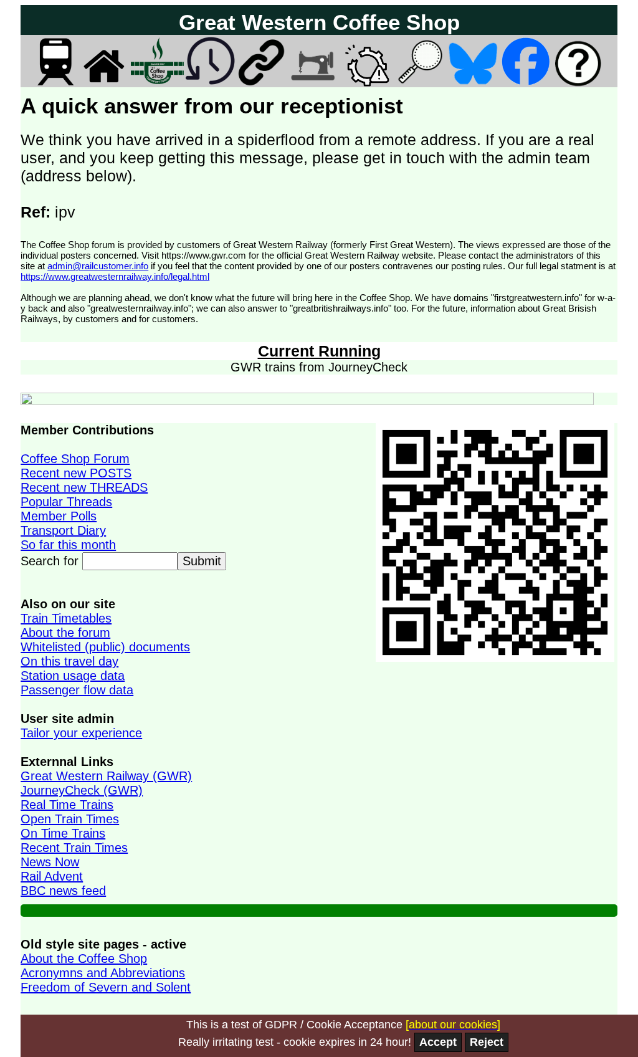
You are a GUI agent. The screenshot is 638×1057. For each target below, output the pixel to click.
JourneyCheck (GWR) (82, 790)
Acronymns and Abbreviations (103, 973)
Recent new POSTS (76, 473)
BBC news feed (63, 890)
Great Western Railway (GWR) (106, 776)
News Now (50, 862)
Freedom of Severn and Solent (106, 987)
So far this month (68, 545)
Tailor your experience (81, 733)
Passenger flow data (77, 690)
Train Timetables (66, 618)
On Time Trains (63, 833)
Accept (438, 1042)
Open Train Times (70, 819)
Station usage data (73, 675)
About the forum (65, 632)
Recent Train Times (74, 847)
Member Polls (59, 516)
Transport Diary (63, 530)
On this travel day (69, 661)
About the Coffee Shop (84, 958)
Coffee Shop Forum (75, 459)
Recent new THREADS (84, 487)
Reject (486, 1042)
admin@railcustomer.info (97, 266)
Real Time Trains (67, 804)
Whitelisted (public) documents (105, 647)
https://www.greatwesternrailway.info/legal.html (115, 276)
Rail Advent (52, 876)
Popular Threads (66, 502)
